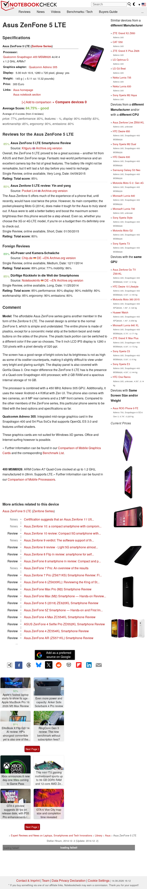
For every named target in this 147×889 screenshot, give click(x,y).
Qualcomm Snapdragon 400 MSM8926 (27, 57)
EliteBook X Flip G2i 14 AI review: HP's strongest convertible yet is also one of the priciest (15, 733)
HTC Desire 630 (121, 157)
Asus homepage (23, 90)
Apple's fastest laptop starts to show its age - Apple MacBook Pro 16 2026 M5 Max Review (15, 700)
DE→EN (43, 258)
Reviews (24, 11)
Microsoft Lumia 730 (124, 209)
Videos (55, 11)
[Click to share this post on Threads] (28, 665)
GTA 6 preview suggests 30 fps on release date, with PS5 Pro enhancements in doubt (15, 811)
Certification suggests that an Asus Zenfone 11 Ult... (59, 519)
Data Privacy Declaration (69, 880)
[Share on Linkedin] (88, 664)
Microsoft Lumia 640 (124, 195)
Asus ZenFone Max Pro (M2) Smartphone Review (57, 589)
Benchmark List (53, 453)
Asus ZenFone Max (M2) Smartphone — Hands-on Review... (65, 596)
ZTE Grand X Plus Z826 (126, 51)
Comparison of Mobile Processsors (31, 479)
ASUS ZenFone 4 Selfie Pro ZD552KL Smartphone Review (64, 624)
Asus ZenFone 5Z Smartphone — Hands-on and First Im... (63, 610)
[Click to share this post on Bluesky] (38, 665)
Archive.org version (49, 148)
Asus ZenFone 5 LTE (16, 511)
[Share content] (9, 665)
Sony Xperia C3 (121, 351)
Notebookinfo (31, 280)
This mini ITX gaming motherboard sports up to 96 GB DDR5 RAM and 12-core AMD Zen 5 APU (49, 778)
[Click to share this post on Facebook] (18, 665)
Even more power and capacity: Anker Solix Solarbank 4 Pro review (49, 702)
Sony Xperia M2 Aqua (125, 95)
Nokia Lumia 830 (122, 86)
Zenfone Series (42, 46)
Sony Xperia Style (122, 217)
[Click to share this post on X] (48, 664)
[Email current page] (98, 665)
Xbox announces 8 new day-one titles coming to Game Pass (15, 780)
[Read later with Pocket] (68, 664)
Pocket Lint (29, 190)
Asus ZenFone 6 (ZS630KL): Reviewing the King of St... (62, 582)
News (41, 11)
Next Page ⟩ (32, 749)
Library (98, 835)
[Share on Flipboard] (78, 664)
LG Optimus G (120, 59)
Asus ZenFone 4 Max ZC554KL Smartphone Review (60, 617)
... (142, 11)
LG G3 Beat (119, 68)
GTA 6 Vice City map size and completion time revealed (48, 813)
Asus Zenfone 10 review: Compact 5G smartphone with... (62, 533)
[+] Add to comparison (36, 102)
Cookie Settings (98, 880)
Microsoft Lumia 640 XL (126, 325)
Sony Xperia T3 (121, 243)
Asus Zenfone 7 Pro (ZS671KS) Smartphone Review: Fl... (63, 575)
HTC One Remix (122, 377)
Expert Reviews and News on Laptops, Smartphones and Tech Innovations (51, 835)
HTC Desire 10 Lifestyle (125, 286)
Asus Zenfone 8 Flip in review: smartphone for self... (59, 554)
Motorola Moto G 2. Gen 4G (128, 183)
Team (45, 880)
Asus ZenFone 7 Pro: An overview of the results (56, 568)
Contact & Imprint (28, 880)
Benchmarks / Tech (80, 11)
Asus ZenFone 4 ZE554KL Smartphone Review (56, 631)
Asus (107, 835)
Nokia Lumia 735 (122, 77)
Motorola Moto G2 (123, 230)
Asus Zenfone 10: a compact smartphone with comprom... (62, 526)
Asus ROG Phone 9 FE (125, 408)
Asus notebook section (27, 94)
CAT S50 (118, 42)
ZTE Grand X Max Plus (125, 338)
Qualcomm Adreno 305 (43, 67)
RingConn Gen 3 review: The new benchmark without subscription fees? (48, 733)
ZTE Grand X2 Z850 (124, 33)
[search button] (129, 4)
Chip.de (27, 258)
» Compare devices (69, 101)
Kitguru (27, 148)
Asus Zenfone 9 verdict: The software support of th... (59, 540)
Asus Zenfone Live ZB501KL (128, 122)
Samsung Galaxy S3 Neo (126, 170)
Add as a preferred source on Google (58, 654)
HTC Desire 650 (121, 131)
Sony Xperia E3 (121, 364)
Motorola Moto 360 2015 (126, 299)
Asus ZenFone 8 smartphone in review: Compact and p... (62, 561)
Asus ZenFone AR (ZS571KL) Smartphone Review (58, 638)
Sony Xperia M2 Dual (124, 144)
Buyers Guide (108, 11)
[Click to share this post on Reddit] (58, 664)
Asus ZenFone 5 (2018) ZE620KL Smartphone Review (61, 603)
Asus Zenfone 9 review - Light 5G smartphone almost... (61, 547)
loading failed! (11, 848)
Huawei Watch (120, 312)
